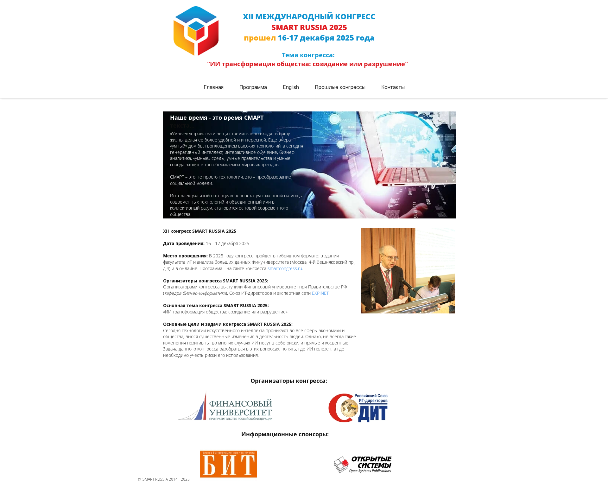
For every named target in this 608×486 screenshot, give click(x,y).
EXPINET (320, 293)
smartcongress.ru (285, 268)
